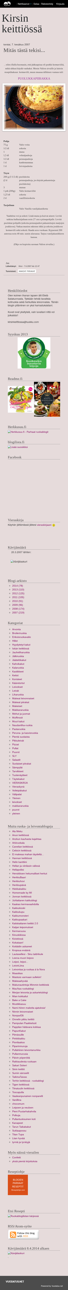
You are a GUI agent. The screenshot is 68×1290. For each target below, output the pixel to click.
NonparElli (18, 1015)
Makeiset (17, 706)
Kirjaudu (60, 3)
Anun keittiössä (20, 835)
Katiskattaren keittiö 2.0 (25, 923)
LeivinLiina (18, 965)
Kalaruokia (18, 667)
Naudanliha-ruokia (22, 725)
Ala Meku (17, 831)
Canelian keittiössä (22, 846)
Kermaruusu (19, 931)
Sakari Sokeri (19, 1065)
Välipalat (17, 794)
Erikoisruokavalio (21, 637)
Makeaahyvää (20, 981)
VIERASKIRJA (20, 783)
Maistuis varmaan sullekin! (26, 977)
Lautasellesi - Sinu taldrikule (27, 954)
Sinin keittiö (18, 1069)
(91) (17, 601)
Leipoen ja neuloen (22, 1107)
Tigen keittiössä (20, 1084)
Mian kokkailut (20, 996)
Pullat (15, 748)
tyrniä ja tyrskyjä (21, 1142)
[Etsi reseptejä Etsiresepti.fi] (23, 1216)
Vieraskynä (18, 786)
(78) (17, 585)
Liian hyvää (18, 1138)
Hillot (15, 641)
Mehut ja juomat (21, 713)
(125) (18, 593)
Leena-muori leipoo (23, 958)
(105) (18, 597)
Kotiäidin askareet (22, 946)
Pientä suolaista (21, 737)
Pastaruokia (18, 729)
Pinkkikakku (18, 1038)
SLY (14, 756)
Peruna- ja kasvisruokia (25, 733)
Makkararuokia (20, 710)
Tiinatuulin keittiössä (23, 1088)
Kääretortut (18, 683)
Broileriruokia (19, 633)
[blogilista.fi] (18, 447)
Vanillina (16, 1100)
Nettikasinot (23, 3)
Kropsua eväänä (21, 950)
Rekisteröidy (47, 3)
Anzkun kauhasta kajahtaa (26, 839)
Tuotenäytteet (19, 775)
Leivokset (17, 687)
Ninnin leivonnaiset (22, 1011)
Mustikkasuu (19, 1004)
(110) (18, 589)
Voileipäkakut (19, 790)
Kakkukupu (18, 912)
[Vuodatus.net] (15, 1281)
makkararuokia (20, 806)
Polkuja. (16, 1115)
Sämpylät (17, 767)
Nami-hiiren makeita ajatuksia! (29, 1008)
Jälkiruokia (18, 656)
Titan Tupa (18, 1134)
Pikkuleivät (18, 740)
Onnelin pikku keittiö (23, 1019)
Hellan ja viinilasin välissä (26, 866)
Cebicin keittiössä (21, 850)
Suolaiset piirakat (21, 763)
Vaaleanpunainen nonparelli (27, 1096)
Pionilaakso (18, 1042)
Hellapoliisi (18, 869)
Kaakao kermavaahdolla (25, 904)
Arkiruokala (18, 843)
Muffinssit (17, 717)
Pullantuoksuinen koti (24, 1119)
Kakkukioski (18, 908)
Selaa (36, 3)
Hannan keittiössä (22, 858)
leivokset (17, 802)
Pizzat (15, 744)
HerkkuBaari (19, 877)
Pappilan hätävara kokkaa (26, 1027)
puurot (15, 809)
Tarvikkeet (17, 771)
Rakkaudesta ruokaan (24, 1061)
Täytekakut (18, 779)
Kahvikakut (18, 664)
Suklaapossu (19, 1130)
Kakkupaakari (19, 919)
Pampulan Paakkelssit (24, 1023)
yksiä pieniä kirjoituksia (24, 1161)
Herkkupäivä (19, 885)
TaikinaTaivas (19, 1077)
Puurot (16, 752)
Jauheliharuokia (21, 652)
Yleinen (16, 798)
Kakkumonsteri (20, 915)
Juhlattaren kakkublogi (24, 900)
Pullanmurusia (20, 1054)
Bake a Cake (19, 1000)
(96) (17, 605)
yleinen (16, 813)
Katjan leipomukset (22, 927)
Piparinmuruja (20, 1046)
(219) (18, 612)
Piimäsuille (18, 1034)
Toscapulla (18, 1092)
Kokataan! (17, 942)
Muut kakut (18, 721)
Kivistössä (17, 939)
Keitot (15, 675)
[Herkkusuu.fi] (28, 431)
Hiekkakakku (19, 889)
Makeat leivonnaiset (23, 698)
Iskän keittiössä (20, 648)
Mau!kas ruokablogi (23, 988)
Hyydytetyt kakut (21, 644)
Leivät (15, 690)
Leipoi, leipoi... (20, 962)
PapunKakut (19, 1031)
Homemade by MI (22, 892)
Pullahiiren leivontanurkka (26, 1050)
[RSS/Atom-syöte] (23, 1234)
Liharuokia (18, 694)
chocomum (18, 1103)
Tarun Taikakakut (21, 1127)
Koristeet (17, 679)
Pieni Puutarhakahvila (24, 1111)
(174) (18, 609)
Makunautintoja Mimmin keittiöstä (30, 985)
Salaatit (16, 760)
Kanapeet (17, 1123)
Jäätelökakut (19, 660)
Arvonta (16, 629)
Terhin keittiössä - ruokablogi (28, 1080)
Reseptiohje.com (18, 1190)
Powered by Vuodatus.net (52, 1285)
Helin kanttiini (19, 862)
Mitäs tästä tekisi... (24, 50)
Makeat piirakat (27, 271)
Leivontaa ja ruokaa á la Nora (28, 969)
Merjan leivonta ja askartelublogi (30, 992)
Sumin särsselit (20, 1073)
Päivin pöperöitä (21, 1057)
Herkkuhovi (18, 881)
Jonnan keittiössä (21, 896)
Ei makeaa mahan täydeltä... (28, 854)
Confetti (16, 1157)
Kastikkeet (18, 671)
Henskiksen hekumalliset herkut (29, 873)
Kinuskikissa (19, 935)
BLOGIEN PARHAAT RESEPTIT (18, 1183)
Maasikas (17, 973)
